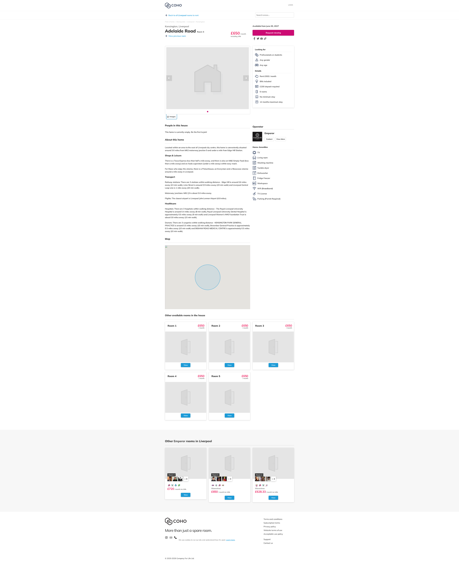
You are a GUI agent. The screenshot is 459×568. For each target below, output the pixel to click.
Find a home (170, 22)
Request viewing (273, 33)
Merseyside (180, 22)
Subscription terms (272, 523)
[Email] (261, 39)
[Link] (265, 39)
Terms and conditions (273, 519)
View (186, 365)
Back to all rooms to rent (183, 15)
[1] (207, 111)
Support (267, 539)
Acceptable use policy (273, 534)
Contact (269, 139)
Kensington (200, 22)
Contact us (268, 543)
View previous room (177, 36)
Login (290, 5)
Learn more (230, 540)
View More (280, 139)
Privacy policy (270, 526)
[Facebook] (254, 39)
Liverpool (190, 22)
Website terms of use (273, 530)
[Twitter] (258, 39)
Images (172, 116)
